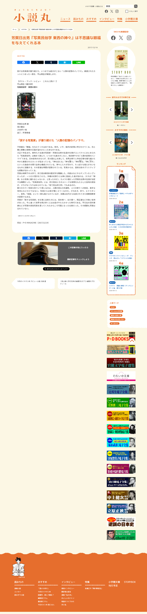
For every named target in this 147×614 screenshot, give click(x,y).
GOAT (113, 307)
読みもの (78, 19)
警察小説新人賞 (116, 315)
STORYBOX (130, 582)
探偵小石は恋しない (117, 319)
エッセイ (17, 592)
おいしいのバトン (67, 598)
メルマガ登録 (89, 6)
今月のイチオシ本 (44, 592)
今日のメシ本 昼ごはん (46, 605)
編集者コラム (43, 598)
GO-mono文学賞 (116, 311)
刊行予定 (113, 585)
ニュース (65, 19)
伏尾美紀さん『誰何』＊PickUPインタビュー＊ (121, 194)
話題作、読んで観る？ (46, 595)
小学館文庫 (131, 19)
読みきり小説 (19, 595)
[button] (111, 109)
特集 (119, 19)
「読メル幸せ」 (43, 588)
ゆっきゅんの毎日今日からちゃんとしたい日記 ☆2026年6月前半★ (121, 226)
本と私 (63, 605)
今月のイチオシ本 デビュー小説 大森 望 (31, 281)
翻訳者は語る (66, 592)
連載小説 (17, 588)
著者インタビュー (67, 588)
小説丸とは (99, 6)
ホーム (14, 29)
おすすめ (91, 19)
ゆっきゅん (114, 323)
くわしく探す (133, 11)
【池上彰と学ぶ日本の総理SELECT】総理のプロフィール (77, 282)
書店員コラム (43, 601)
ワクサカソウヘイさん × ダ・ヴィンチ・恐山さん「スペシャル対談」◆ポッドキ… (121, 257)
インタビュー (106, 19)
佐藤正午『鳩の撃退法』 (94, 588)
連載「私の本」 (67, 595)
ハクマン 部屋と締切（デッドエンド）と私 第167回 (121, 287)
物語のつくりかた (67, 601)
